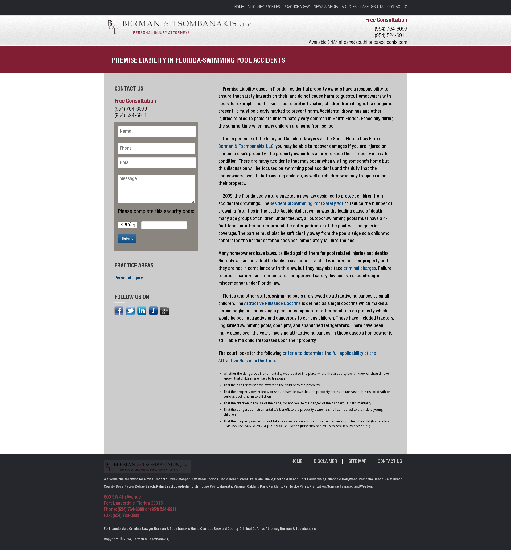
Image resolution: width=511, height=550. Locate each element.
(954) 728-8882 (126, 516)
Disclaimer (325, 461)
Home (239, 6)
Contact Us (397, 6)
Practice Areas (297, 6)
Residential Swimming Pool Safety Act (306, 204)
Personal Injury (128, 278)
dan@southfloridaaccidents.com (375, 42)
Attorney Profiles (264, 6)
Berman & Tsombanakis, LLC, (246, 146)
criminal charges (360, 268)
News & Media (326, 6)
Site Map (357, 461)
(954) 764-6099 (391, 29)
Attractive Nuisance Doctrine (272, 304)
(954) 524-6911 (391, 35)
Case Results (372, 6)
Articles (349, 6)
